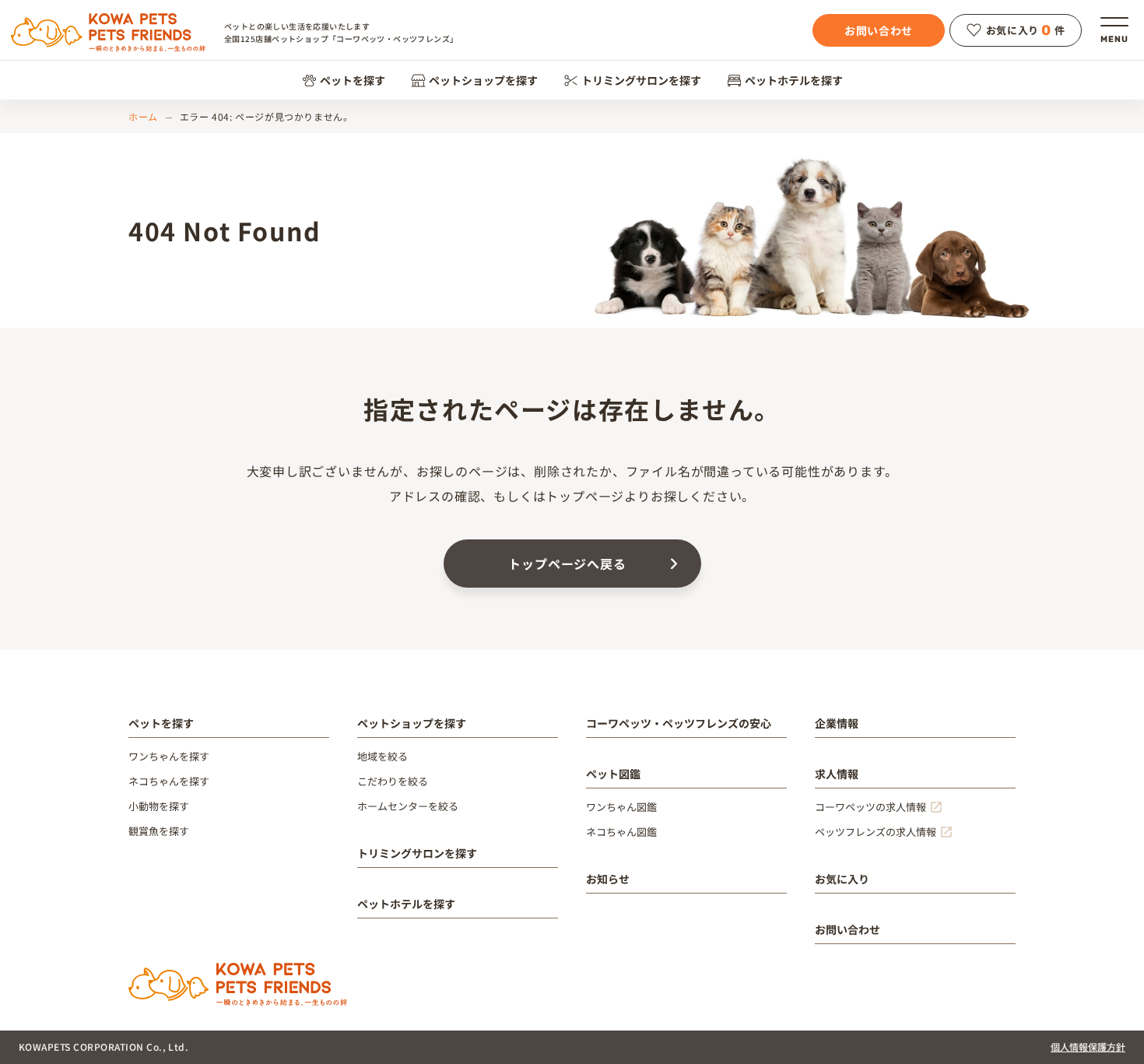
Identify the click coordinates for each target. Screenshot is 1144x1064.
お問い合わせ (878, 30)
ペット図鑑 (613, 773)
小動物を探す (158, 806)
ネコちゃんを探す (168, 781)
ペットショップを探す (483, 80)
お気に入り (842, 879)
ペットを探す (352, 80)
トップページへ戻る (567, 563)
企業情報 (836, 723)
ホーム (143, 116)
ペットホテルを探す (794, 80)
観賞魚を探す (158, 830)
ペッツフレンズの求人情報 (875, 831)
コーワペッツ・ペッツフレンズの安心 (678, 723)
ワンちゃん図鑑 (621, 806)
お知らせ (608, 879)
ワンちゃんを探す (168, 756)
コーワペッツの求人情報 (870, 806)
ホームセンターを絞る (407, 806)
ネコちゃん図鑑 (621, 831)
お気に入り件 (1025, 30)
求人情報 (836, 773)
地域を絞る (382, 756)
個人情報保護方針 (1088, 1046)
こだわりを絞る (392, 781)
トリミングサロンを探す (641, 80)
